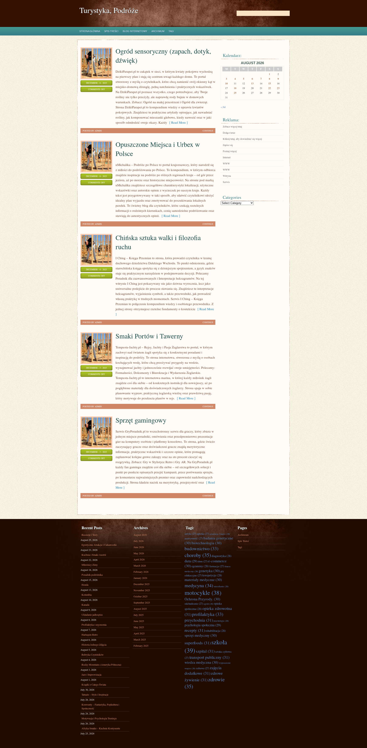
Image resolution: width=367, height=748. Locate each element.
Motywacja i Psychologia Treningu (99, 718)
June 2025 (139, 621)
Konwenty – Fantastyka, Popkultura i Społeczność (100, 706)
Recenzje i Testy (90, 534)
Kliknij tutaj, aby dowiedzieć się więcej (242, 138)
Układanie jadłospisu (92, 614)
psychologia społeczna (203, 625)
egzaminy (200, 566)
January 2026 (140, 578)
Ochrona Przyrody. (202, 599)
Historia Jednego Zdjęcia (94, 644)
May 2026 (139, 553)
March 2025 (140, 639)
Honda (85, 584)
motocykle (203, 592)
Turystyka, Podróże (108, 10)
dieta (191, 561)
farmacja (216, 566)
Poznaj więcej (230, 151)
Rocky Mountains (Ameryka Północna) (101, 664)
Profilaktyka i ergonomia (94, 624)
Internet (226, 157)
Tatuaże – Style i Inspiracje (95, 694)
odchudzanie (194, 603)
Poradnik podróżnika (92, 574)
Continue (208, 130)
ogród (208, 603)
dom (202, 561)
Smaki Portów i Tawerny (149, 335)
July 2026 (139, 541)
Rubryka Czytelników (93, 654)
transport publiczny (209, 657)
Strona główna (89, 31)
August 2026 (140, 534)
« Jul (223, 107)
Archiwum (157, 31)
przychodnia (199, 620)
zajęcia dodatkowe (203, 670)
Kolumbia (87, 594)
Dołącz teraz (229, 132)
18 (235, 88)
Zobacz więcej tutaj (232, 126)
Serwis (226, 182)
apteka (203, 534)
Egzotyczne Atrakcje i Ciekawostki (99, 544)
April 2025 (139, 633)
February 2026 (141, 571)
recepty (195, 630)
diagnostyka (221, 556)
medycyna (199, 585)
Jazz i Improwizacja (91, 674)
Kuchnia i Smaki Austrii (94, 554)
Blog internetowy (135, 31)
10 (226, 83)
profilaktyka (207, 614)
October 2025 (140, 596)
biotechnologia (207, 542)
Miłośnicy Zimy (90, 564)
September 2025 (142, 602)
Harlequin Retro (90, 634)
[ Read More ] (177, 122)
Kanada (85, 604)
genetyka (209, 570)
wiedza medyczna (201, 662)
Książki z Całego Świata (94, 684)
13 (252, 83)
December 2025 (142, 584)
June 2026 (139, 547)
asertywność (194, 538)
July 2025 (139, 614)
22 (269, 88)
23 (278, 88)
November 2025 (142, 590)
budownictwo (201, 548)
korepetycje (212, 575)
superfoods (198, 642)
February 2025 (141, 645)
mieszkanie (221, 586)
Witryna (227, 175)
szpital (205, 651)
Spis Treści (111, 31)
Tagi (171, 31)
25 (235, 92)
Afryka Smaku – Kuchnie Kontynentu (101, 728)
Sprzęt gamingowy (141, 419)
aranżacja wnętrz (220, 533)
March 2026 (140, 565)
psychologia (221, 620)
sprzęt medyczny (201, 635)
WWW (226, 163)
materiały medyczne (203, 579)
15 (269, 83)
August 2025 (140, 608)
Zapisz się (228, 145)
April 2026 (139, 559)
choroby (198, 555)
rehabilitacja (215, 631)
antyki (190, 534)
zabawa (202, 668)
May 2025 (139, 627)
